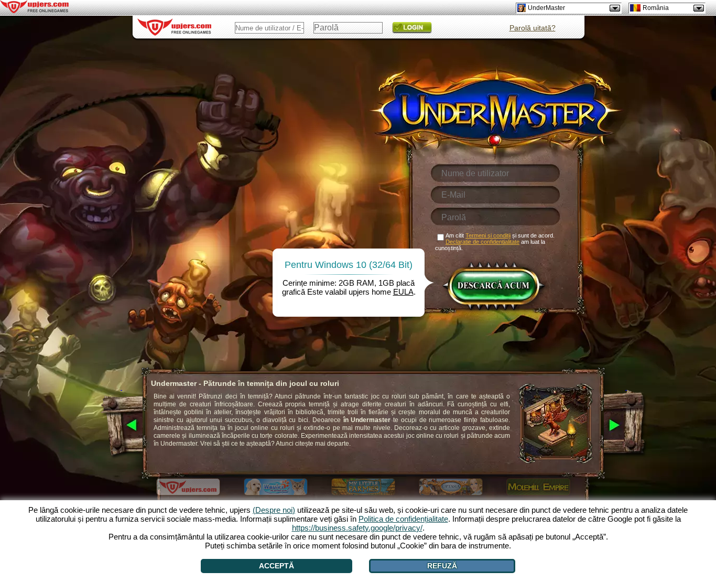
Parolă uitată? (532, 28)
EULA (403, 291)
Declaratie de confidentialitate (482, 242)
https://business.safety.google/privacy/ (357, 527)
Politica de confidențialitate (403, 518)
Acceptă (276, 566)
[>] (626, 426)
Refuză (442, 566)
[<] (121, 426)
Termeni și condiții (488, 235)
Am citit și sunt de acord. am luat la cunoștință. (495, 241)
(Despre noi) (274, 509)
